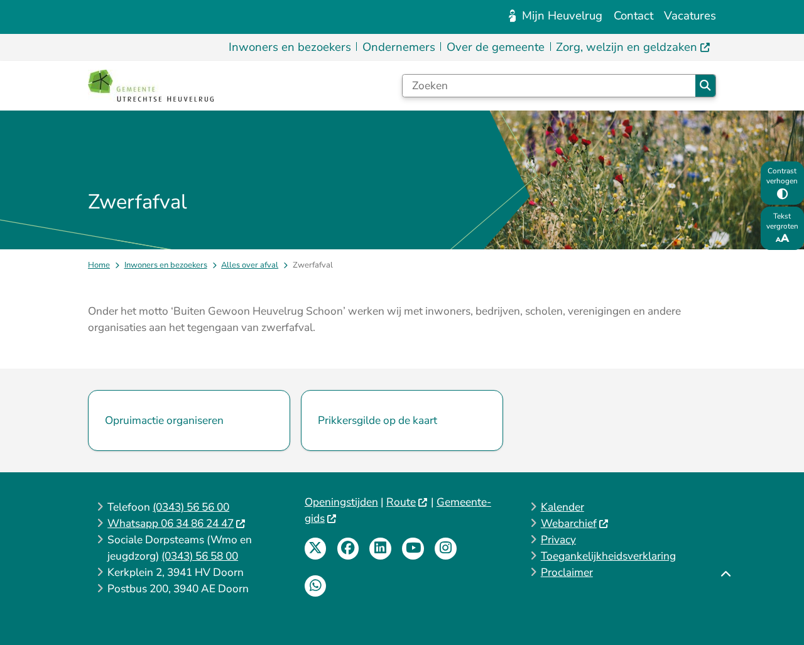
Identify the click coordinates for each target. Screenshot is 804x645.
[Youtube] (413, 549)
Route (401, 502)
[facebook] (348, 549)
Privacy (558, 540)
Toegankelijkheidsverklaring (608, 556)
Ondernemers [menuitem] (398, 47)
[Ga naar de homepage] (151, 86)
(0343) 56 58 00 (199, 556)
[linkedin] (380, 549)
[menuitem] (633, 47)
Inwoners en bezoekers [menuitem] (290, 47)
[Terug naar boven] (725, 605)
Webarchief (569, 523)
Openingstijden (341, 502)
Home (99, 265)
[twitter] (316, 549)
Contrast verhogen (782, 176)
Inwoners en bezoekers (165, 265)
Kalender (562, 507)
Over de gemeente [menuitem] (496, 47)
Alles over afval (249, 265)
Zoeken (705, 86)
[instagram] (446, 549)
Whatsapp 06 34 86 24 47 (170, 523)
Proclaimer (567, 572)
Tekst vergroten (782, 221)
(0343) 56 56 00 (191, 507)
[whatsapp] (316, 586)
